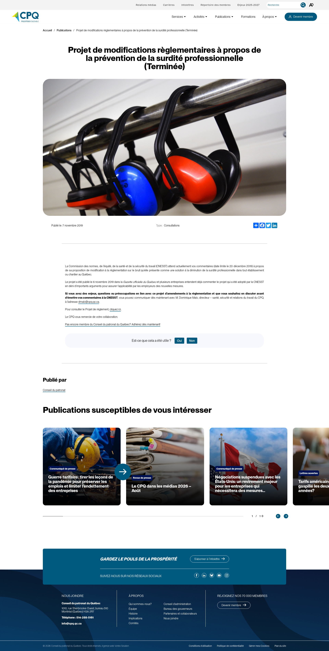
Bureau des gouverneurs (178, 608)
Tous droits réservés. (91, 645)
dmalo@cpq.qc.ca (88, 301)
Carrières (169, 5)
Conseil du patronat (54, 390)
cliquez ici (115, 309)
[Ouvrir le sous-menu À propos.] (276, 16)
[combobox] (287, 5)
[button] (122, 472)
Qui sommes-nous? (140, 604)
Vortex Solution (122, 645)
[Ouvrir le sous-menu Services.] (185, 16)
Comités (133, 623)
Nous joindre (171, 618)
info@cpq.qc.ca (72, 623)
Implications (135, 618)
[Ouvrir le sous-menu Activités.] (206, 16)
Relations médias (146, 5)
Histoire (133, 613)
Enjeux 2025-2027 (248, 5)
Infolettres (187, 5)
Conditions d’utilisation (200, 645)
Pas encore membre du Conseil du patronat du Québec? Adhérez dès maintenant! (112, 324)
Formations (248, 16)
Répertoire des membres (216, 5)
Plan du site (280, 645)
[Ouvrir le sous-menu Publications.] (232, 16)
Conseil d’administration (177, 604)
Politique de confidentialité (230, 645)
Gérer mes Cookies (259, 645)
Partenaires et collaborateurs (180, 613)
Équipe (133, 608)
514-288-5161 (78, 617)
